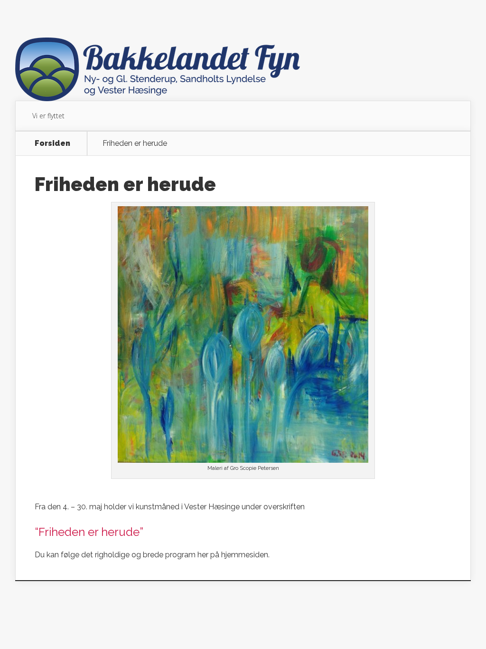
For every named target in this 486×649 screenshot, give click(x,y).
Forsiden (52, 143)
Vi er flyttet (48, 115)
